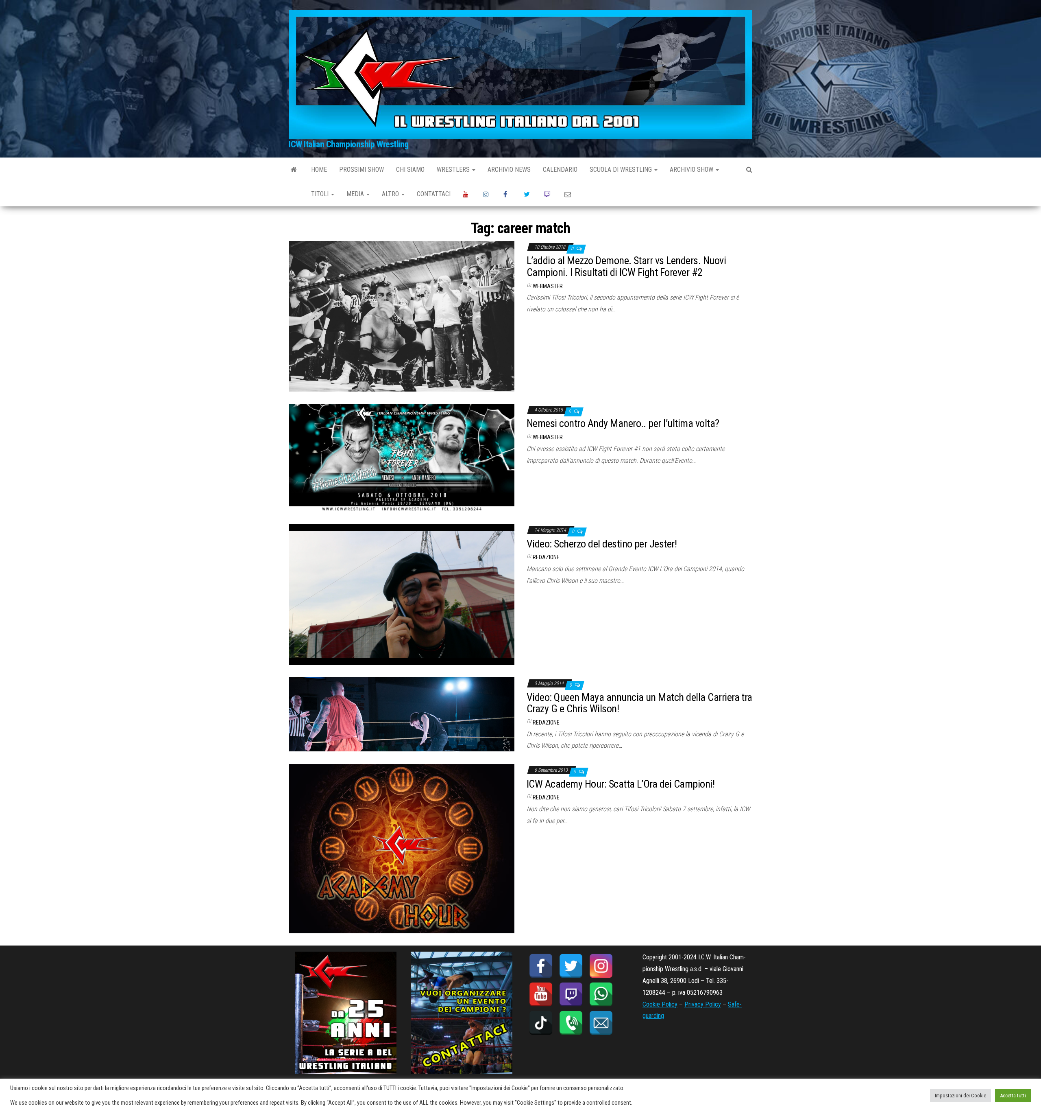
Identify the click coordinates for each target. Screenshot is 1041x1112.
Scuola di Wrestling (621, 169)
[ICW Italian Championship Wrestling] (294, 170)
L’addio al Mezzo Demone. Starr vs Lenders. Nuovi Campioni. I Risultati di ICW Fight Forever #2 (626, 266)
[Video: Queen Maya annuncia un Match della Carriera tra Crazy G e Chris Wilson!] (401, 714)
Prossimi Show (361, 169)
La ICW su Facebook (507, 194)
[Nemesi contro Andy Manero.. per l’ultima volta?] (401, 457)
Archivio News (509, 169)
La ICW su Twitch (548, 194)
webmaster (548, 286)
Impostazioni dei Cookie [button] (960, 1095)
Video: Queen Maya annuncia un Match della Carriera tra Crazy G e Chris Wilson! (639, 703)
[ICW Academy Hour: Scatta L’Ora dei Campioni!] (401, 848)
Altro (391, 194)
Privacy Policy (702, 1004)
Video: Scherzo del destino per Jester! (602, 544)
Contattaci (434, 194)
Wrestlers (454, 169)
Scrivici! (568, 194)
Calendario (560, 169)
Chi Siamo (410, 169)
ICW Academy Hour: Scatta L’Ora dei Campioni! (620, 784)
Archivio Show (692, 169)
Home (319, 169)
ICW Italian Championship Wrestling (349, 144)
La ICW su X (528, 194)
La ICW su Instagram (487, 194)
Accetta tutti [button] (1013, 1095)
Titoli (320, 194)
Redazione (546, 557)
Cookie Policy (659, 1004)
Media (356, 194)
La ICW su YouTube (467, 194)
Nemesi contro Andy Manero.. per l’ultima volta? (623, 423)
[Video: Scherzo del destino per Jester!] (401, 594)
